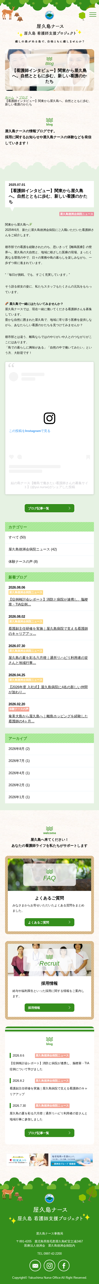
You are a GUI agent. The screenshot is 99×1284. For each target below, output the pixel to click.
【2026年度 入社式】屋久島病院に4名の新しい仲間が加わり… (48, 689)
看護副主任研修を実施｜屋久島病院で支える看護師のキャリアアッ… (48, 631)
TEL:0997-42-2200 (49, 1253)
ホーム (9, 97)
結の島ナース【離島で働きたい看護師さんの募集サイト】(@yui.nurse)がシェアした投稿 (49, 485)
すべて (14, 537)
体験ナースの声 (21, 561)
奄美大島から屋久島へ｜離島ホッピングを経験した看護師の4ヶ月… (48, 718)
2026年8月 (17, 749)
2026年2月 (17, 785)
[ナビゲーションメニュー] (92, 14)
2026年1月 (17, 797)
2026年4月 (17, 773)
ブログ (23, 97)
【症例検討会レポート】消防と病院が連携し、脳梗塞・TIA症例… (48, 602)
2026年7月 (17, 761)
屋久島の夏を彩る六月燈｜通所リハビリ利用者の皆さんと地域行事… (48, 660)
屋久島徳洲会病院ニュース (76, 214)
